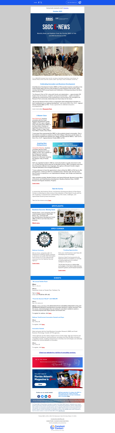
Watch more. (36, 223)
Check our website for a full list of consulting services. (57, 352)
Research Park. (47, 109)
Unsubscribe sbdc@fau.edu (57, 419)
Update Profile (49, 421)
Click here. (66, 8)
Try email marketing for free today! (57, 430)
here (49, 200)
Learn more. (36, 183)
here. (38, 293)
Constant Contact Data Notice (61, 421)
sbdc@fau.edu (62, 410)
